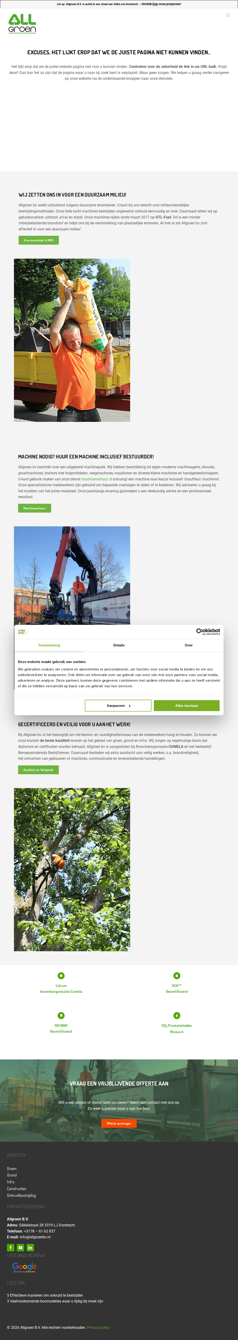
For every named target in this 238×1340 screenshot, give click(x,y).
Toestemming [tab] (49, 645)
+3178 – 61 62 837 (39, 1231)
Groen (12, 1168)
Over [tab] (189, 645)
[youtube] (20, 1247)
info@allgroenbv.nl (35, 1237)
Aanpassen (116, 706)
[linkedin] (30, 1247)
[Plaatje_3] (72, 790)
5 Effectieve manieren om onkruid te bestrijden (45, 1295)
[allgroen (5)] (72, 528)
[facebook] (10, 1247)
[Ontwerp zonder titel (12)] (24, 1263)
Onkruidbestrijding (21, 1195)
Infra (10, 1181)
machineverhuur (94, 479)
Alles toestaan (186, 706)
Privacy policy (98, 1327)
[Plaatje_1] (72, 260)
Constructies (16, 1188)
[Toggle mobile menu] (228, 15)
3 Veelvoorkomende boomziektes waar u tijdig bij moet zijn (55, 1301)
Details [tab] (119, 645)
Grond (12, 1174)
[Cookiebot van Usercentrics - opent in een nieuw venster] (199, 631)
